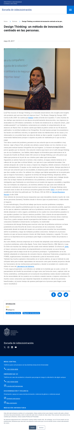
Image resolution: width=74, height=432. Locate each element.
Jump (67, 247)
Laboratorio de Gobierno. (25, 266)
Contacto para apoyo (13, 398)
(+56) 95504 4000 (12, 369)
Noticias (14, 21)
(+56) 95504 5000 (12, 382)
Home (6, 21)
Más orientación (12, 403)
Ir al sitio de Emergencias (15, 386)
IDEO (52, 190)
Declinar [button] (41, 427)
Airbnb (30, 118)
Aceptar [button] (33, 427)
